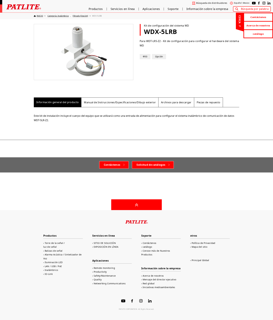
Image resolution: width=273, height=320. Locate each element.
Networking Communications (110, 283)
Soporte (173, 9)
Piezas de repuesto (208, 102)
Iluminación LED (54, 262)
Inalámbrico (51, 270)
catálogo (258, 33)
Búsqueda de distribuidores (211, 3)
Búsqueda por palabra (255, 9)
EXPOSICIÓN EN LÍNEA (106, 246)
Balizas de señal (54, 250)
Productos (96, 9)
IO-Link (49, 273)
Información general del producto (57, 102)
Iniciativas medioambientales (159, 287)
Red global (149, 283)
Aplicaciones (151, 9)
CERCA (239, 19)
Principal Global (200, 260)
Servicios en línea (123, 9)
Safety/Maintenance (105, 275)
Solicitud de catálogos (150, 164)
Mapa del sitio (199, 246)
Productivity (100, 271)
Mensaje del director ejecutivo (159, 279)
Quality (98, 279)
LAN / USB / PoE (53, 266)
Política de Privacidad (203, 243)
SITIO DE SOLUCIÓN (105, 243)
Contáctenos (258, 17)
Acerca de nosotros (258, 25)
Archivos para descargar (176, 102)
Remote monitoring (104, 267)
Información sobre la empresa (207, 9)
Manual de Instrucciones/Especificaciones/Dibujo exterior (120, 102)
